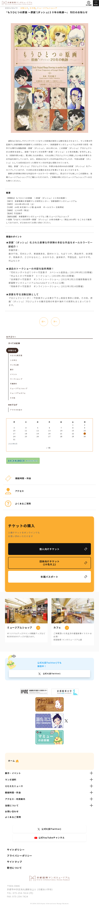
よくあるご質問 (13, 817)
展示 (12, 369)
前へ (44, 321)
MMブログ (13, 404)
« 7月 (48, 448)
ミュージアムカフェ (18, 393)
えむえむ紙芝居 (16, 355)
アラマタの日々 (16, 410)
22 (73, 433)
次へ (55, 321)
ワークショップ (16, 379)
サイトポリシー (16, 849)
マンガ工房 (14, 365)
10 (14, 430)
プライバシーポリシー (19, 855)
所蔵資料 (13, 383)
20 (49, 433)
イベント (13, 374)
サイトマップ (14, 861)
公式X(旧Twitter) (51, 673)
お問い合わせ (12, 811)
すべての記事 (14, 343)
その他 (33, 8)
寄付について (14, 867)
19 (38, 433)
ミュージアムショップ (47, 8)
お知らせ (24, 8)
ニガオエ (13, 360)
